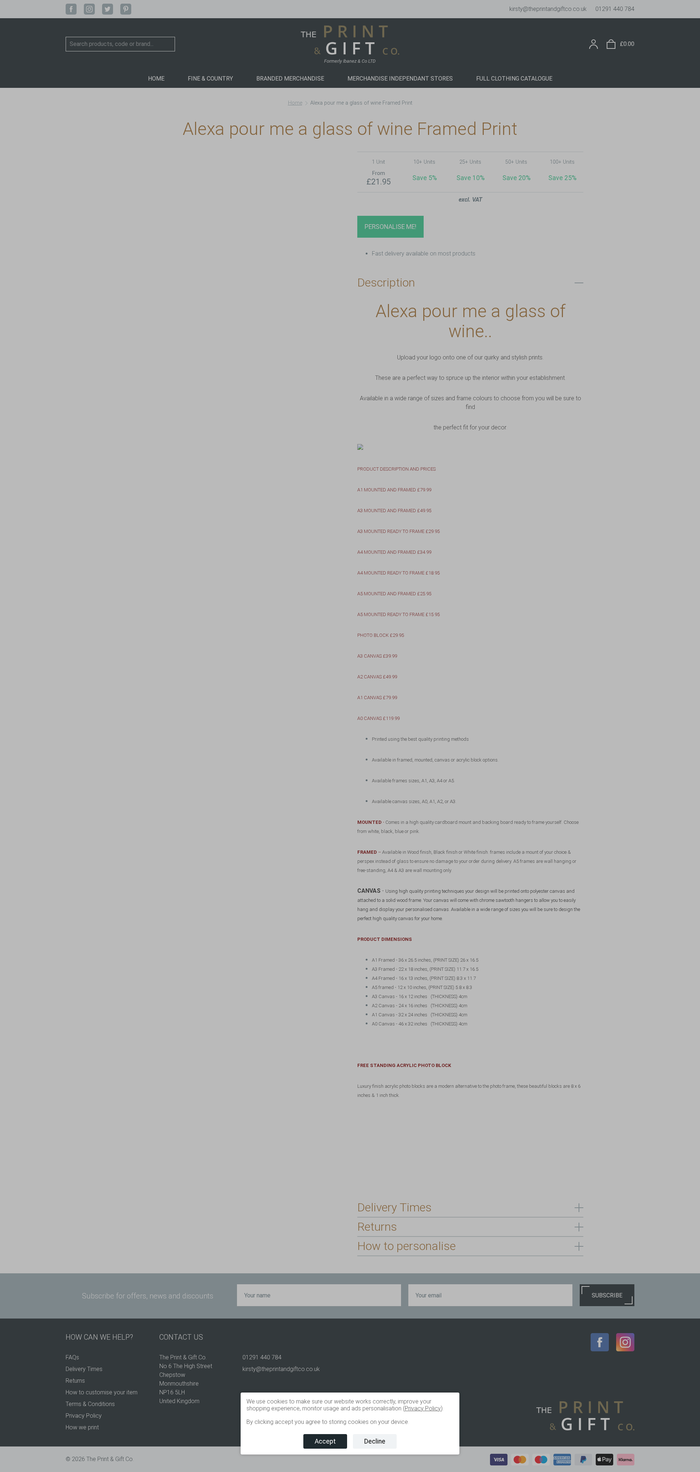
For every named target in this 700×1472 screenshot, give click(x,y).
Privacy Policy (423, 1408)
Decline (374, 1441)
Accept (325, 1441)
